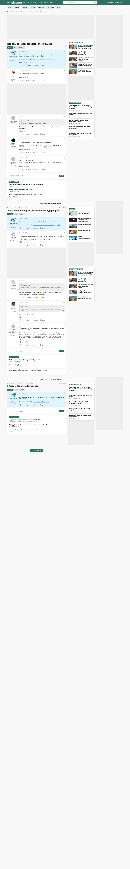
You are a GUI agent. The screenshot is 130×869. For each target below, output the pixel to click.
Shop (51, 2)
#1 (64, 51)
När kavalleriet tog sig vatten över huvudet (45, 59)
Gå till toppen (37, 450)
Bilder (46, 2)
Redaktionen (13, 56)
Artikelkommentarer (54, 203)
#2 (64, 70)
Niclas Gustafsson (13, 144)
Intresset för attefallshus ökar (41, 402)
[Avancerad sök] (95, 2)
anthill (13, 307)
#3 (64, 116)
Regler (40, 11)
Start (27, 2)
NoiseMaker (13, 121)
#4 (64, 139)
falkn (13, 329)
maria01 (13, 237)
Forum (41, 2)
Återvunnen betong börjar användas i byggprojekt (46, 225)
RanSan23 (13, 162)
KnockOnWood (13, 75)
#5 (64, 157)
